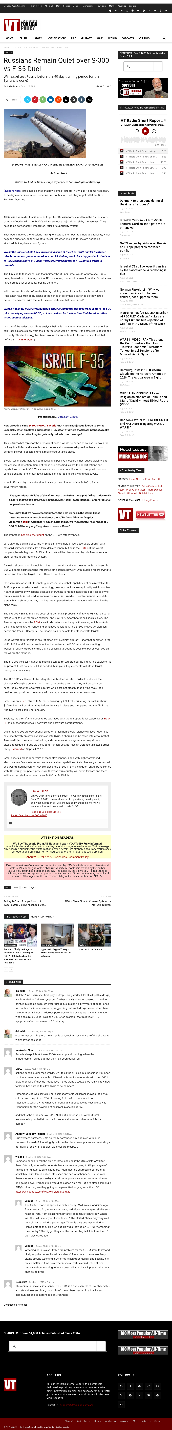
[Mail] (121, 10)
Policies (66, 6)
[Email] (66, 99)
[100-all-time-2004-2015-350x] (143, 1338)
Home (6, 47)
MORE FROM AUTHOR (42, 916)
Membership (88, 6)
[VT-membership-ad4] (143, 97)
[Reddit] (127, 10)
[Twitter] (149, 10)
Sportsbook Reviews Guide (41, 1426)
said (25, 521)
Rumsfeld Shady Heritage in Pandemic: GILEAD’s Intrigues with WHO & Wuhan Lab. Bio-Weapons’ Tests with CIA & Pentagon (18, 956)
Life (73, 38)
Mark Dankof (155, 489)
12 (23, 701)
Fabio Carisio (148, 486)
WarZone (17, 47)
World (112, 38)
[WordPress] (160, 10)
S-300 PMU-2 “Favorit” (43, 425)
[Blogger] (110, 10)
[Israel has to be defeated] (94, 935)
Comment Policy (79, 857)
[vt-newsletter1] (143, 520)
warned (17, 749)
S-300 (84, 548)
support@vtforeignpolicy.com (76, 1405)
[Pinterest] (35, 99)
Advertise (122, 6)
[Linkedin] (50, 99)
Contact (132, 6)
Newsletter (101, 6)
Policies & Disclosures (53, 857)
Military (86, 38)
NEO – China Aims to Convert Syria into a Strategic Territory (88, 903)
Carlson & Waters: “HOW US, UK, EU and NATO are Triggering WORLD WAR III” (144, 423)
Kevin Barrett (152, 479)
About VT (49, 6)
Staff (58, 6)
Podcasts (128, 38)
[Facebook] (115, 10)
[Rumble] (132, 10)
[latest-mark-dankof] (143, 459)
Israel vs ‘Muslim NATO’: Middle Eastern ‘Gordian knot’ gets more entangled (142, 223)
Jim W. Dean (12, 86)
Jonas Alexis (135, 479)
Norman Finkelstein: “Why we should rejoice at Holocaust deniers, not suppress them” (139, 293)
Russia (24, 887)
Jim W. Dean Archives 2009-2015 (29, 815)
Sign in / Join (36, 6)
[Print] (73, 99)
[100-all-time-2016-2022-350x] (143, 1354)
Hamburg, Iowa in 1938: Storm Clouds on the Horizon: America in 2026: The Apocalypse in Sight (143, 373)
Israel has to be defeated (90, 949)
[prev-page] (6, 969)
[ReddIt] (58, 99)
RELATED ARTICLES (16, 916)
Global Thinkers (128, 530)
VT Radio (144, 38)
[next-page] (11, 969)
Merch (112, 6)
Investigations (56, 38)
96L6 (37, 622)
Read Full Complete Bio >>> (46, 811)
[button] (164, 38)
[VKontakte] (154, 10)
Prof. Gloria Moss (135, 489)
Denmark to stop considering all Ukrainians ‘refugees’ (141, 202)
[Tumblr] (81, 99)
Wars (100, 38)
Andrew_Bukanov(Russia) (30, 1133)
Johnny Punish (150, 500)
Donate (76, 6)
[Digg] (89, 99)
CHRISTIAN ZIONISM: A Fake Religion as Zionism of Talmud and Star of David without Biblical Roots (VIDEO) (144, 398)
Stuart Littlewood (127, 493)
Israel (15, 887)
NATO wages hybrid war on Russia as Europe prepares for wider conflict (143, 246)
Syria (33, 887)
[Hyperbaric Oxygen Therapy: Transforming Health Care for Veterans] (57, 935)
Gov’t (9, 38)
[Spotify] (143, 10)
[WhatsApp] (42, 99)
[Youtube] (165, 10)
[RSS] (138, 10)
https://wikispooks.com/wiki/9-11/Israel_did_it (42, 1191)
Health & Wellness (49, 945)
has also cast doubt (32, 534)
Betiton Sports (62, 1426)
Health (22, 38)
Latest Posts (127, 193)
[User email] (10, 823)
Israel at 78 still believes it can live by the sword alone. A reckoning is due (143, 270)
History (37, 38)
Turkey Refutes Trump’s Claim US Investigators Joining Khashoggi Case (25, 903)
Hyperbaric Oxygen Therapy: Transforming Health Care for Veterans (56, 952)
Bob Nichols (146, 493)
